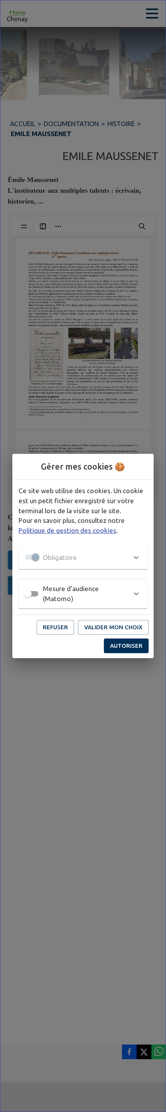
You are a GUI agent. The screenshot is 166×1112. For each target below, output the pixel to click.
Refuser (55, 627)
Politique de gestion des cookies (67, 530)
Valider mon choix (113, 627)
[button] (83, 557)
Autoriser (126, 645)
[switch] (27, 593)
